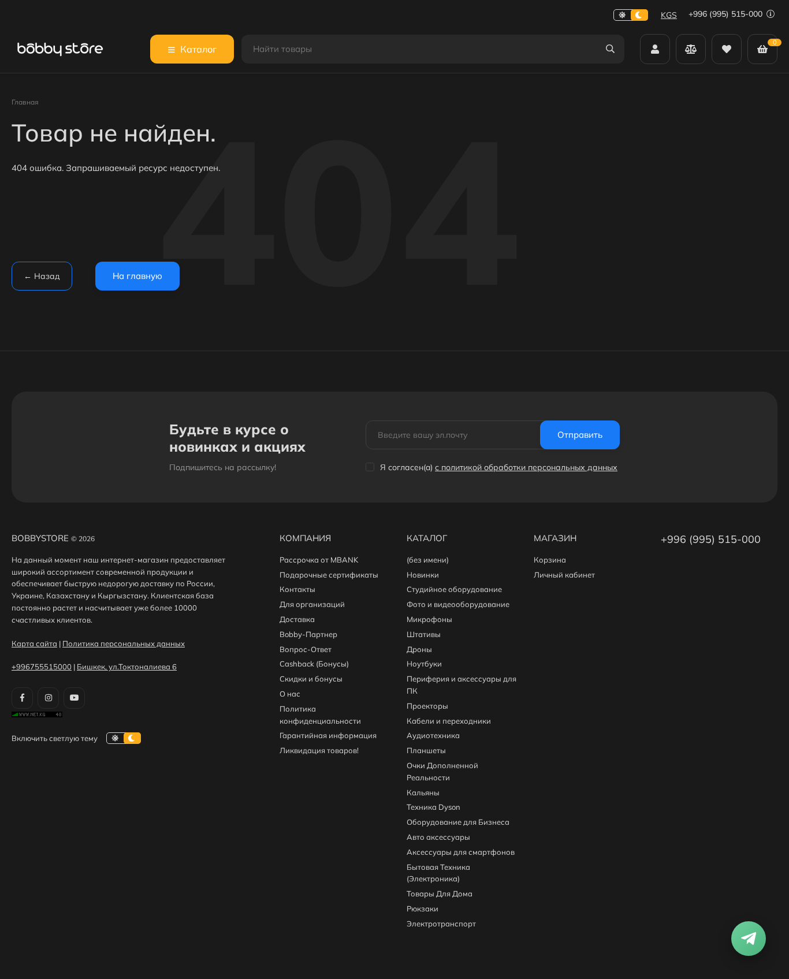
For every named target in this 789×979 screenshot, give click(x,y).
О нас (290, 693)
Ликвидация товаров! (319, 750)
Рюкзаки (422, 908)
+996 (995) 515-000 (726, 14)
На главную (137, 275)
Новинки (423, 574)
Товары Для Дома (439, 893)
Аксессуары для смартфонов (461, 852)
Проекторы (427, 705)
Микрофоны (429, 619)
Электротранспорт (441, 923)
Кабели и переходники (449, 720)
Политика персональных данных (123, 643)
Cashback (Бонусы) (314, 663)
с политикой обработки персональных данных (526, 467)
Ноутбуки (424, 663)
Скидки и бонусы (311, 678)
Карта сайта (34, 643)
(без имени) (428, 559)
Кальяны (423, 792)
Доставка (297, 619)
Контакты (297, 589)
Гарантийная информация (328, 735)
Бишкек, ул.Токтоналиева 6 (127, 666)
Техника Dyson (433, 807)
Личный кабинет (564, 574)
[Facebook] (22, 698)
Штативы (424, 634)
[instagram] (48, 698)
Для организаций (312, 604)
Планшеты (426, 750)
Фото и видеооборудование (458, 604)
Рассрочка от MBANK (319, 559)
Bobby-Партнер (308, 634)
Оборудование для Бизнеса (458, 822)
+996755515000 (42, 666)
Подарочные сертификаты (329, 574)
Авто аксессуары (438, 837)
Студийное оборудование (454, 589)
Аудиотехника (433, 735)
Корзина (550, 559)
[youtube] (74, 698)
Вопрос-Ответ (306, 649)
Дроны (419, 649)
